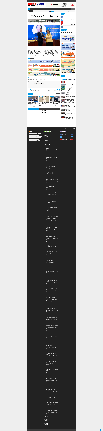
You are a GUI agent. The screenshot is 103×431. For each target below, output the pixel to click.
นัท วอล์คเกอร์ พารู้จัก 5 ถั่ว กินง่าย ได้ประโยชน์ (51, 156)
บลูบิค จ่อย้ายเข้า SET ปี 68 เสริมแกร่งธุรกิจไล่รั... (52, 404)
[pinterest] (35, 1)
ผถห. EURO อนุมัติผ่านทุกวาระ (49, 185)
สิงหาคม (47, 143)
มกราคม (47, 417)
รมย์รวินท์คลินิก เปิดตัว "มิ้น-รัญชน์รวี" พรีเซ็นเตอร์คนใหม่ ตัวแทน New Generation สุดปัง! (70, 97)
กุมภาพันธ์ (47, 416)
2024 (46, 136)
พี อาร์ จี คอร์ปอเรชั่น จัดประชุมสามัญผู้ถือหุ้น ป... (52, 284)
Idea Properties (31, 136)
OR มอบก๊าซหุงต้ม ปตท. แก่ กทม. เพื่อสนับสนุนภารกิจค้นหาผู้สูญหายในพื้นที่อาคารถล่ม (70, 110)
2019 (46, 424)
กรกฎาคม (47, 144)
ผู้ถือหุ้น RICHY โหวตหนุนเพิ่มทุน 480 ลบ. (51, 168)
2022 (46, 420)
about (68, 0)
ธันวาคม (47, 137)
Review (35, 8)
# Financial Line (32, 58)
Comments (72, 79)
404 (73, 0)
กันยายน (47, 141)
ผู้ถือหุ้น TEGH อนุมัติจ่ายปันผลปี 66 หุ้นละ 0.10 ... (52, 246)
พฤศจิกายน (47, 139)
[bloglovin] (36, 1)
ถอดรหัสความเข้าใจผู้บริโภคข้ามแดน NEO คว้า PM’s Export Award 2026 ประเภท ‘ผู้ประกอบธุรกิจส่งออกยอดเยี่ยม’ (56, 11)
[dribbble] (38, 1)
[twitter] (33, 1)
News (31, 8)
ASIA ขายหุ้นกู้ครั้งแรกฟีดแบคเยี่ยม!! (50, 183)
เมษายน (47, 148)
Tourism (40, 136)
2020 (46, 423)
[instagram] (42, 1)
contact (71, 0)
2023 (46, 419)
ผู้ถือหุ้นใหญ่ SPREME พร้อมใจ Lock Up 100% (51, 245)
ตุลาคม (47, 140)
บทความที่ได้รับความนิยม (63, 79)
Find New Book (31, 140)
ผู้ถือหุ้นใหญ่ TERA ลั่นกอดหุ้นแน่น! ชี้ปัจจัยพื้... (51, 172)
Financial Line (40, 11)
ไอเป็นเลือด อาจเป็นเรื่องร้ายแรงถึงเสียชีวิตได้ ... (52, 319)
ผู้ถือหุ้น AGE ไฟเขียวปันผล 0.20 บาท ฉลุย (51, 349)
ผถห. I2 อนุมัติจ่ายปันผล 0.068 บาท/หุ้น (50, 173)
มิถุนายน (47, 145)
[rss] (39, 1)
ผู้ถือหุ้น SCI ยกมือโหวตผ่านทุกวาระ (50, 200)
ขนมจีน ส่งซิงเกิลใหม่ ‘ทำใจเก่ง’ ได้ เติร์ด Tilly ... (51, 355)
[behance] (40, 1)
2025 (46, 135)
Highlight (68, 79)
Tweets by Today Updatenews (65, 120)
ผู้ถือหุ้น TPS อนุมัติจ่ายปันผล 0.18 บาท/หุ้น (51, 397)
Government (36, 136)
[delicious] (43, 1)
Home (65, 0)
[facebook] (32, 1)
